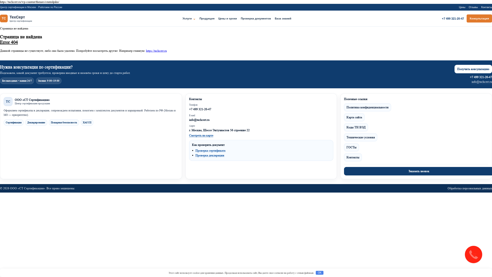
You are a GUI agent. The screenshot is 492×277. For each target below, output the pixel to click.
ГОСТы (352, 147)
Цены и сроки (227, 18)
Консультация (479, 18)
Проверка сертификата (210, 150)
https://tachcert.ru (156, 51)
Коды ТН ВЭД (356, 127)
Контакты (486, 7)
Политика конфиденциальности (368, 107)
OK (320, 272)
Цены (462, 7)
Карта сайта (354, 117)
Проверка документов (256, 18)
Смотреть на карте (201, 135)
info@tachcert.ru (482, 81)
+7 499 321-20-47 (453, 18)
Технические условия (361, 137)
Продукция (206, 18)
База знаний (283, 18)
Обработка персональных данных (470, 188)
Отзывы (473, 7)
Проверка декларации (209, 155)
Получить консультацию (473, 69)
